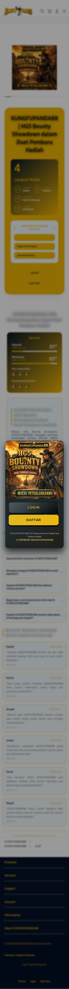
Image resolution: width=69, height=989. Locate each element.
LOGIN (34, 507)
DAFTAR (33, 520)
